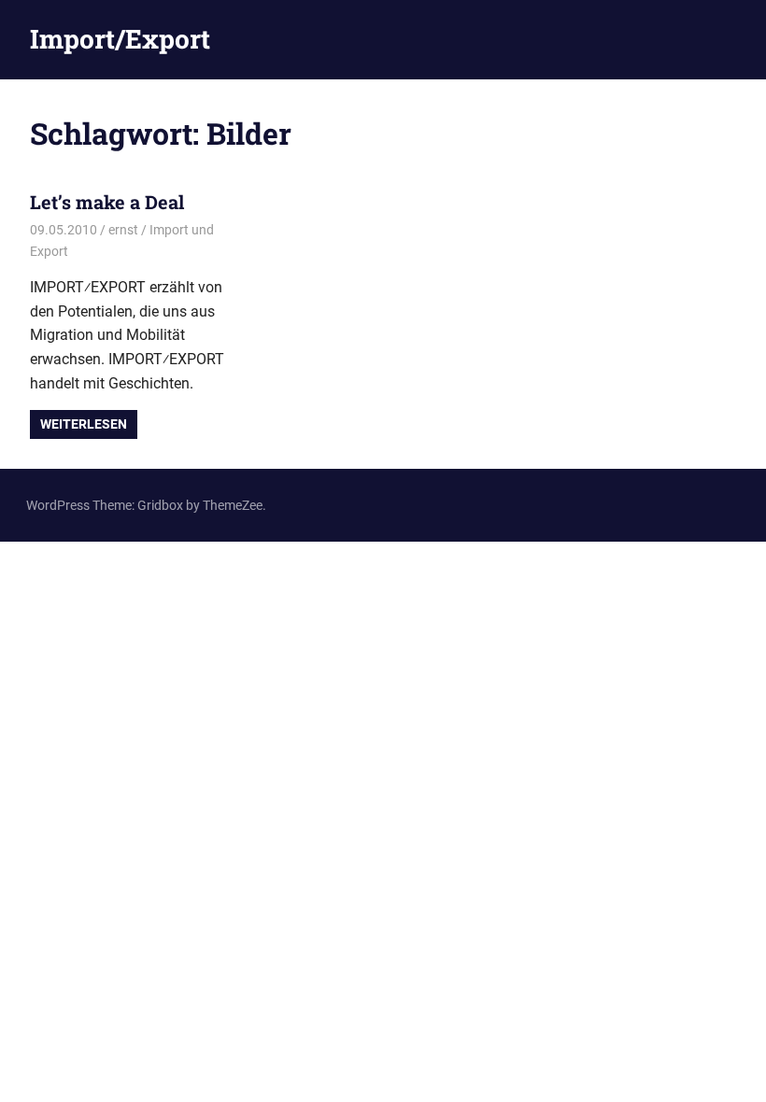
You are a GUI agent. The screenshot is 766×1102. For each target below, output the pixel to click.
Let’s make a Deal (107, 202)
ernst (123, 229)
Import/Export (120, 38)
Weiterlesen (83, 424)
